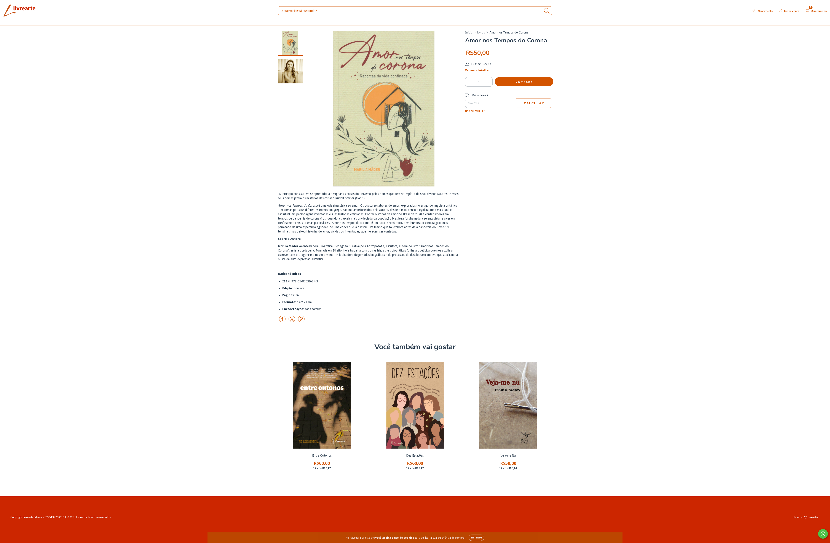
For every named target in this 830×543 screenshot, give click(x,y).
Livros (481, 32)
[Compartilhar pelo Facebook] (282, 320)
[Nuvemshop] (806, 517)
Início (468, 32)
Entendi (476, 538)
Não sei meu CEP (475, 111)
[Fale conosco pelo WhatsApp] (823, 534)
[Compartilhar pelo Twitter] (292, 320)
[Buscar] (547, 11)
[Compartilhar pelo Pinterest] (301, 320)
